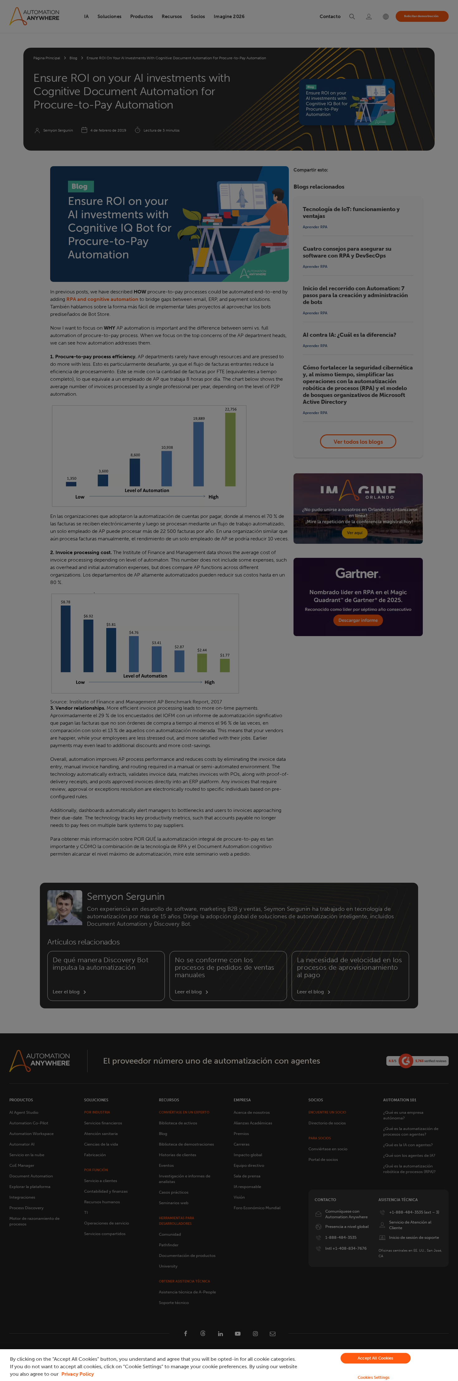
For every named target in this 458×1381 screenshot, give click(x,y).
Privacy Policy (77, 1374)
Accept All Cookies (375, 1358)
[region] (229, 1365)
